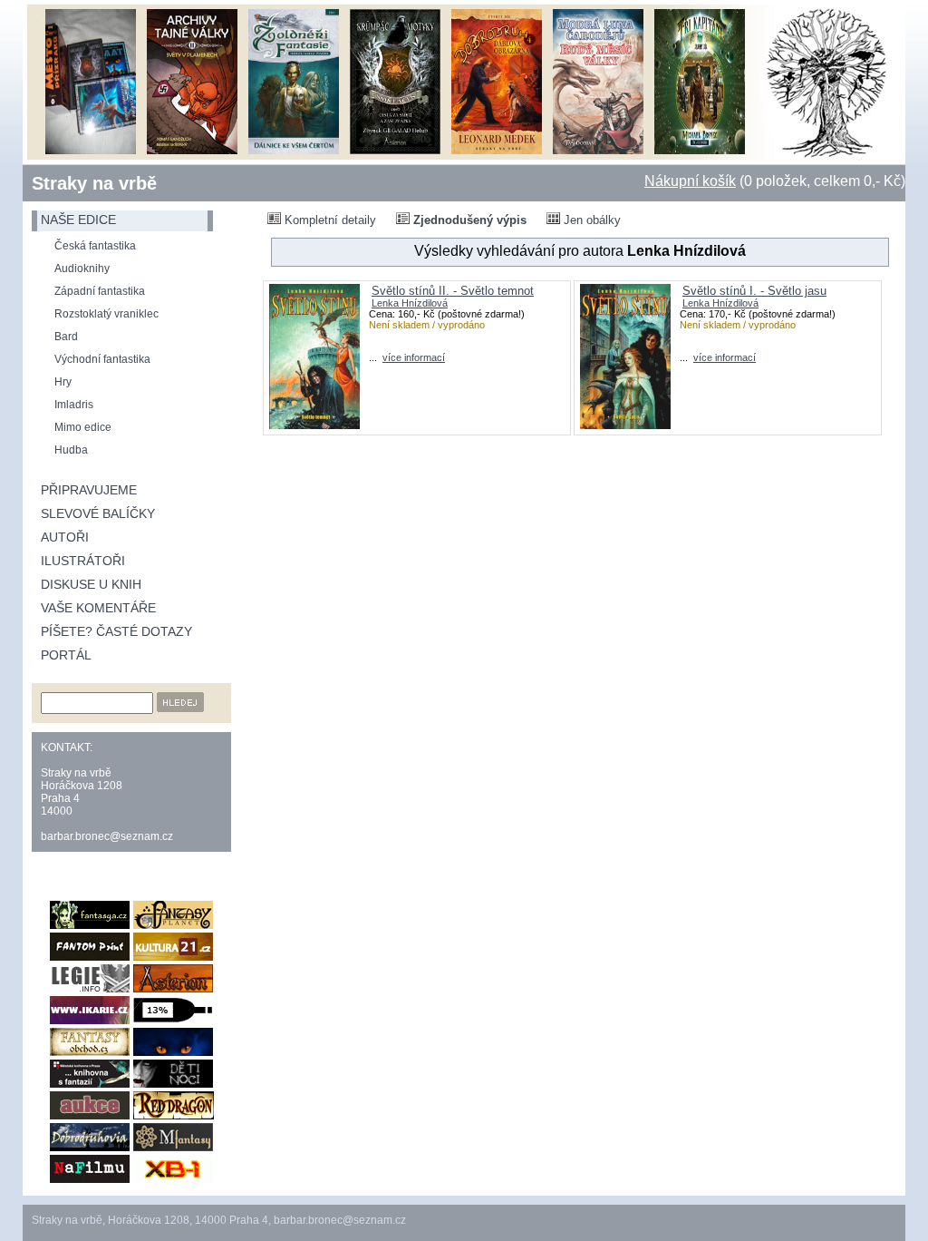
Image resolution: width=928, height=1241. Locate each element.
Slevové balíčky (98, 513)
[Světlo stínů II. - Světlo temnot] (314, 425)
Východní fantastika (102, 359)
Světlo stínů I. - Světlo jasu (754, 291)
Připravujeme (89, 490)
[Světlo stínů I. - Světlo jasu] (625, 425)
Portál (66, 655)
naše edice (78, 219)
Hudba (71, 450)
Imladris (73, 404)
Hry (63, 382)
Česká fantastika (95, 245)
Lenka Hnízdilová (410, 303)
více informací (413, 357)
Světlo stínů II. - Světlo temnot (453, 291)
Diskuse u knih (91, 584)
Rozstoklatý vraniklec (106, 314)
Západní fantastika (99, 291)
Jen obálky (590, 220)
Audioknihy (82, 268)
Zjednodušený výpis (468, 220)
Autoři (65, 537)
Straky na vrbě (94, 183)
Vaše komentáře (98, 608)
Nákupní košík (690, 181)
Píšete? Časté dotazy (116, 631)
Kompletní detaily (328, 220)
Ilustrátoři (83, 560)
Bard (66, 336)
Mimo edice (82, 427)
